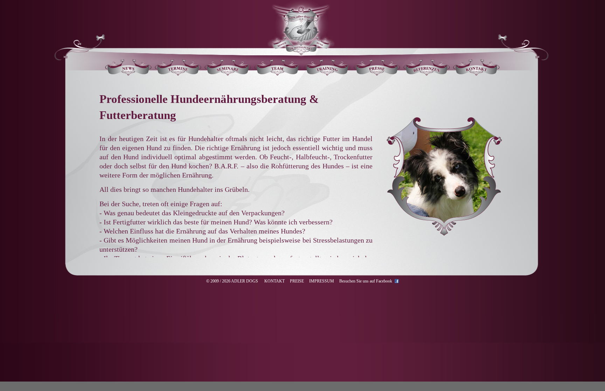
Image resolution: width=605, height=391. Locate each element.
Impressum (321, 281)
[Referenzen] (426, 74)
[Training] (327, 74)
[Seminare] (227, 74)
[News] (128, 74)
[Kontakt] (476, 74)
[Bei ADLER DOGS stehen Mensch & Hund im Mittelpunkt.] (301, 49)
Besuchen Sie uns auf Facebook (365, 281)
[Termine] (178, 74)
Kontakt (274, 281)
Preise (297, 281)
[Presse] (377, 74)
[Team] (277, 74)
